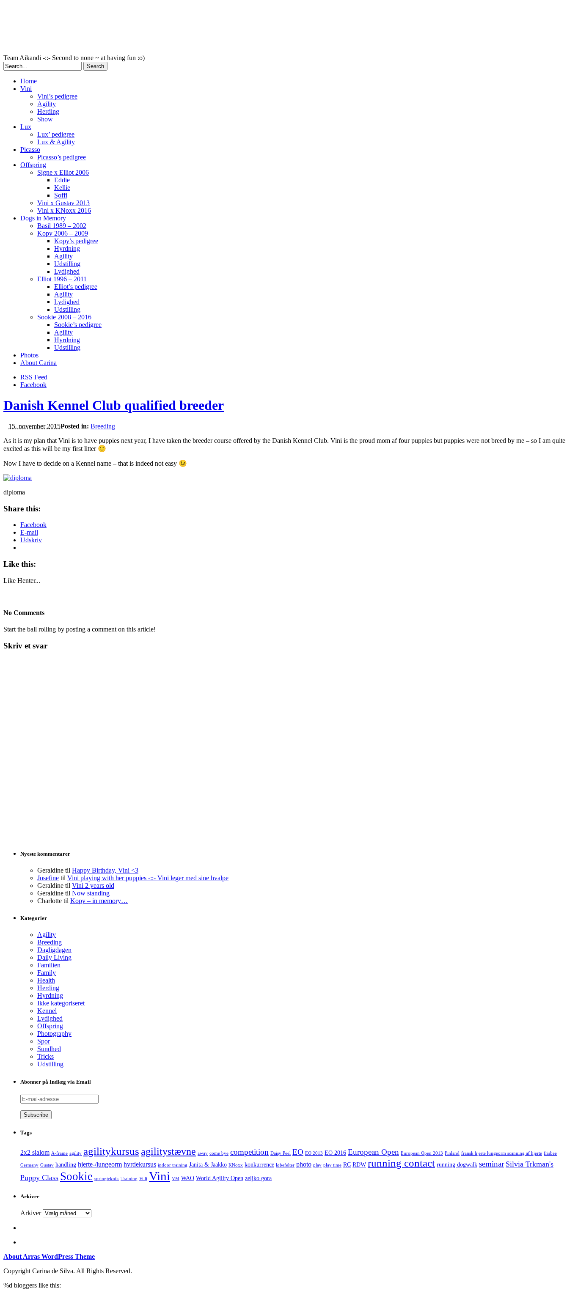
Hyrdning (67, 248)
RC (347, 1164)
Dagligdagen (54, 949)
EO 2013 (314, 1153)
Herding (48, 111)
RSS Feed (33, 377)
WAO (187, 1178)
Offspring (33, 164)
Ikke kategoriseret (61, 1003)
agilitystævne (168, 1151)
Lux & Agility (56, 142)
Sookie (76, 1176)
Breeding (103, 426)
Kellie (62, 187)
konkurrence (259, 1164)
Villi (143, 1178)
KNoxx (235, 1165)
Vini (26, 88)
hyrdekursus (140, 1164)
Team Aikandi (210, 28)
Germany (29, 1165)
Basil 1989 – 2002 (61, 225)
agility (75, 1153)
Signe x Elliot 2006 (63, 172)
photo (303, 1164)
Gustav (47, 1165)
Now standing (91, 893)
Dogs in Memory (43, 218)
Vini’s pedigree (57, 96)
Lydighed (67, 271)
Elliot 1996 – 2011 (62, 279)
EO (297, 1152)
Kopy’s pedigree (76, 240)
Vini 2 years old (93, 885)
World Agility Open (219, 1178)
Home (28, 81)
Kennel (47, 1010)
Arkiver (30, 1212)
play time (332, 1165)
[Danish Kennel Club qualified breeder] (17, 477)
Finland (452, 1153)
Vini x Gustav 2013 (63, 202)
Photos (29, 355)
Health (46, 980)
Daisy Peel (280, 1153)
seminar (491, 1163)
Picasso (30, 149)
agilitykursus (111, 1151)
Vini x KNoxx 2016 (64, 210)
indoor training (172, 1165)
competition (249, 1152)
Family (46, 972)
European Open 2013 (422, 1153)
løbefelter (285, 1165)
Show (45, 119)
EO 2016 (335, 1153)
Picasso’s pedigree (61, 157)
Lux (25, 126)
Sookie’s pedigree (78, 324)
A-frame (59, 1153)
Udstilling (67, 263)
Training (129, 1178)
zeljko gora (258, 1178)
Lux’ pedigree (55, 134)
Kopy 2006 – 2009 (62, 233)
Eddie (62, 180)
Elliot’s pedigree (75, 286)
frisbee (550, 1153)
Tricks (45, 1056)
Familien (49, 965)
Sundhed (49, 1048)
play (317, 1165)
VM (175, 1178)
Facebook (33, 384)
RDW (359, 1164)
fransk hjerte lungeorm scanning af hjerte (501, 1153)
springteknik (106, 1178)
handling (65, 1164)
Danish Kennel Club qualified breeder (113, 405)
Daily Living (54, 957)
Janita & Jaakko (208, 1164)
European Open (373, 1152)
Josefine (48, 877)
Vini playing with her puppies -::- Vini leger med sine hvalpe (147, 877)
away (203, 1153)
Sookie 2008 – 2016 (64, 317)
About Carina (38, 362)
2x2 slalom (35, 1152)
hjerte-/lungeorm (100, 1164)
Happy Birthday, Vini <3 (105, 870)
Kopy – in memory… (99, 900)
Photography (54, 1033)
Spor (43, 1041)
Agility (46, 103)
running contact (401, 1163)
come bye (218, 1153)
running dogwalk (457, 1164)
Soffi (60, 195)
